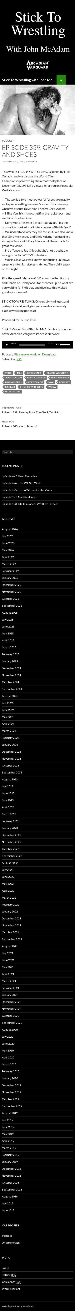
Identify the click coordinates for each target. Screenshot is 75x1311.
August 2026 (10, 529)
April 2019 (8, 1140)
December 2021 (11, 918)
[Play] (7, 345)
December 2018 (11, 1168)
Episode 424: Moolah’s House (19, 497)
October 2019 (10, 1099)
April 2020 (8, 1057)
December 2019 (11, 1085)
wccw (52, 387)
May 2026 (8, 550)
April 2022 (8, 890)
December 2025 (11, 584)
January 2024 (10, 744)
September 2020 (12, 1022)
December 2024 (11, 668)
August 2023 (10, 779)
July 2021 (7, 953)
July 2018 (7, 1203)
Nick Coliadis (35, 382)
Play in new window (27, 354)
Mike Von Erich (13, 382)
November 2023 (11, 758)
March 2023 (9, 814)
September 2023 (12, 772)
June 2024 (8, 709)
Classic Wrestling (57, 373)
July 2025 (7, 619)
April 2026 (8, 557)
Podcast (8, 140)
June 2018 (8, 1210)
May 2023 (8, 800)
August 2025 (10, 612)
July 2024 (7, 703)
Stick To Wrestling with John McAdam (29, 80)
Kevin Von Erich (60, 377)
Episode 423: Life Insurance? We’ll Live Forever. (30, 503)
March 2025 (9, 647)
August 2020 (10, 1029)
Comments (11, 1281)
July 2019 (7, 1120)
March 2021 (9, 981)
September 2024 (12, 689)
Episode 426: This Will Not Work (21, 483)
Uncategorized (11, 1242)
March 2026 (9, 564)
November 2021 (11, 925)
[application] (37, 345)
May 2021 (8, 967)
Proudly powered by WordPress (18, 1306)
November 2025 (11, 591)
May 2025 (8, 633)
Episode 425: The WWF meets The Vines (27, 490)
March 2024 (9, 730)
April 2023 (8, 807)
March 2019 (9, 1147)
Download (49, 354)
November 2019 (11, 1092)
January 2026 (10, 577)
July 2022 (7, 869)
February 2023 (10, 821)
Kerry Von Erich (36, 377)
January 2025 (10, 661)
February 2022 (10, 904)
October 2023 (10, 765)
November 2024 (11, 675)
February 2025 (10, 654)
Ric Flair (10, 387)
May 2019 (8, 1133)
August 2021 (10, 946)
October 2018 (10, 1182)
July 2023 (7, 786)
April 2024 (8, 723)
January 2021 (10, 994)
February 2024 (10, 737)
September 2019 (12, 1106)
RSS (19, 359)
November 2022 (11, 842)
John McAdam (13, 377)
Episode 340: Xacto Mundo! (19, 424)
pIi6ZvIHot (31, 161)
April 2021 (8, 974)
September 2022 (12, 855)
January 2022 (10, 911)
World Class (13, 391)
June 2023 (8, 793)
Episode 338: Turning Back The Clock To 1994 (30, 410)
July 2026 (7, 536)
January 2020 (10, 1078)
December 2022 (11, 835)
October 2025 (10, 598)
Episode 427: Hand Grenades (19, 476)
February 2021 (10, 988)
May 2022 (8, 883)
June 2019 (8, 1127)
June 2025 (8, 626)
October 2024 (10, 682)
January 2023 (10, 828)
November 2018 (11, 1175)
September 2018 (12, 1189)
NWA (51, 382)
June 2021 (8, 960)
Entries (9, 1274)
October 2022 (10, 849)
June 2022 (8, 876)
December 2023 (11, 751)
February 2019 (10, 1154)
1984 (19, 373)
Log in (5, 1267)
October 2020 (10, 1015)
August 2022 (10, 862)
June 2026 (8, 543)
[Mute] (57, 345)
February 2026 (10, 570)
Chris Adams (34, 373)
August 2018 (10, 1196)
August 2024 (10, 696)
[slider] (65, 344)
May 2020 (8, 1050)
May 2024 (8, 716)
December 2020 (11, 1001)
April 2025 (8, 640)
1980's (8, 373)
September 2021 (12, 939)
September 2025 (12, 605)
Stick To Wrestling (31, 387)
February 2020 (10, 1071)
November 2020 (11, 1008)
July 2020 (7, 1036)
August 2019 (10, 1113)
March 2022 (9, 897)
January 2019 (10, 1161)
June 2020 (8, 1043)
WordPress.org (11, 1288)
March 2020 (9, 1064)
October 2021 (10, 932)
